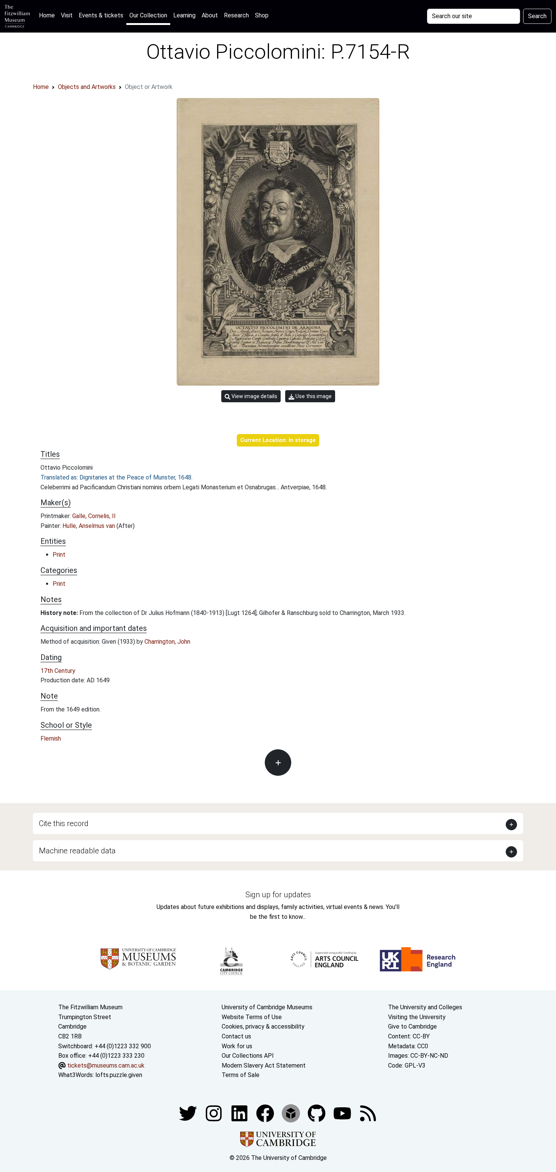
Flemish (50, 738)
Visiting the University (417, 1017)
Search (537, 16)
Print (59, 554)
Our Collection (148, 15)
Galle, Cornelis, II (94, 516)
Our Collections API (248, 1055)
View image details (253, 396)
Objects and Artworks (87, 86)
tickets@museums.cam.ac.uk (105, 1065)
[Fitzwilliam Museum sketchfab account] (291, 1112)
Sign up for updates (278, 894)
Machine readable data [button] (77, 850)
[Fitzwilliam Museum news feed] (368, 1112)
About (210, 15)
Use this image (313, 396)
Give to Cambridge (412, 1026)
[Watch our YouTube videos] (343, 1112)
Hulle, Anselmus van (89, 525)
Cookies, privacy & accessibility (263, 1026)
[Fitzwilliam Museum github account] (317, 1112)
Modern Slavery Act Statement (264, 1065)
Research (236, 15)
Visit (67, 15)
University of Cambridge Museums (267, 1007)
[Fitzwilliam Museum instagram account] (214, 1112)
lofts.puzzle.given (118, 1075)
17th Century (57, 670)
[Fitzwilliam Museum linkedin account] (266, 1112)
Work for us (237, 1046)
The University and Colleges (425, 1007)
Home (48, 15)
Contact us (236, 1036)
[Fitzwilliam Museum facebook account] (240, 1112)
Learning (184, 15)
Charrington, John (167, 641)
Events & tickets (101, 15)
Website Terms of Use (252, 1017)
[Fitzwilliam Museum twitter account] (189, 1112)
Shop (262, 15)
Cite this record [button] (64, 823)
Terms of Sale (240, 1075)
